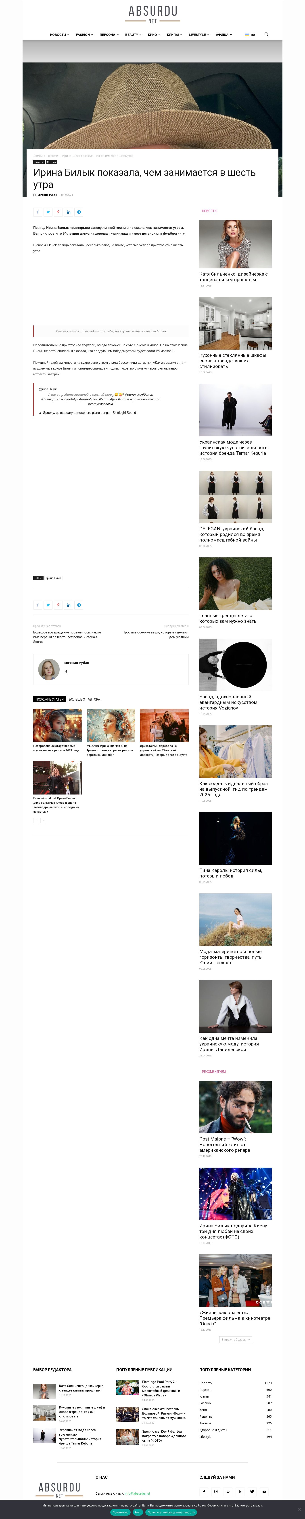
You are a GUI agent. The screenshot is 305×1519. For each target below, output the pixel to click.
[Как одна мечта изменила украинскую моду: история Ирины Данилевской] (235, 1006)
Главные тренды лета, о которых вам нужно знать (228, 618)
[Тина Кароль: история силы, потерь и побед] (235, 838)
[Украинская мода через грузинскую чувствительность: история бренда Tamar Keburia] (235, 410)
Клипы (173, 34)
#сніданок (145, 394)
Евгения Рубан (47, 194)
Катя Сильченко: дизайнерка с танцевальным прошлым (233, 276)
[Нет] (299, 1509)
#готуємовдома (100, 404)
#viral (122, 399)
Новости (58, 34)
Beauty (131, 34)
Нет (138, 1512)
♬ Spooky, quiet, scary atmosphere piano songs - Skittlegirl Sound (87, 412)
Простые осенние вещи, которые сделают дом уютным (156, 634)
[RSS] (240, 1491)
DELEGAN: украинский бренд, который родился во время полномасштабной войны (231, 534)
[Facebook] (68, 672)
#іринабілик (88, 399)
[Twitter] (252, 1491)
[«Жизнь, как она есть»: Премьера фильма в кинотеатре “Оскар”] (235, 1280)
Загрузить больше (234, 1339)
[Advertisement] (111, 291)
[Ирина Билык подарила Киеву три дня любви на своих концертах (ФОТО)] (235, 1194)
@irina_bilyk (48, 389)
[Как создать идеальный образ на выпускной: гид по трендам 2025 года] (235, 751)
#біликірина (50, 399)
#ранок (130, 394)
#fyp (113, 399)
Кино (152, 34)
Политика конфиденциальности (171, 1512)
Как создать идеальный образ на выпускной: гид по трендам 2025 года (233, 789)
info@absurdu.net (137, 1493)
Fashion (83, 34)
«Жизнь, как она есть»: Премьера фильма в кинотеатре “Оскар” (234, 1318)
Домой (38, 156)
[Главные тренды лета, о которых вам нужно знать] (235, 583)
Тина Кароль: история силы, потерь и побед (230, 873)
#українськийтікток (143, 399)
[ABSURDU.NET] (152, 15)
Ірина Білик (53, 578)
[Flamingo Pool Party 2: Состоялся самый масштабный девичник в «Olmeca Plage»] (127, 1387)
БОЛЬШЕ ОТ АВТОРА (84, 699)
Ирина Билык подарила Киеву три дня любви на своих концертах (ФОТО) (233, 1231)
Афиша (222, 34)
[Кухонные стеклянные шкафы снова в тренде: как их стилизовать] (235, 323)
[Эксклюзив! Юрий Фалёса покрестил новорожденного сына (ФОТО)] (127, 1437)
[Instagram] (215, 1491)
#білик (104, 399)
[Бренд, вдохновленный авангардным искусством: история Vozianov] (235, 665)
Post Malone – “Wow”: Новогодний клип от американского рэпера (224, 1144)
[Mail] (228, 1491)
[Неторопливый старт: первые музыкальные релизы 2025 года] (57, 725)
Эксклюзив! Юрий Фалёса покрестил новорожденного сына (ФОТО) (164, 1436)
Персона (107, 34)
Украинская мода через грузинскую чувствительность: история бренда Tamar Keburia (233, 447)
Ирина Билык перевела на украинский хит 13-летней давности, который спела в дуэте (163, 750)
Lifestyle (197, 34)
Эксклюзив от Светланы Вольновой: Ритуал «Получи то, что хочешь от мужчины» (164, 1413)
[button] (266, 35)
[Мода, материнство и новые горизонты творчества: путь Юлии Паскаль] (235, 919)
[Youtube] (264, 1491)
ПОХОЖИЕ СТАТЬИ (50, 699)
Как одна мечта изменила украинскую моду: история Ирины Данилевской (229, 1044)
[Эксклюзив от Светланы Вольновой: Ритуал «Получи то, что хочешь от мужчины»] (127, 1414)
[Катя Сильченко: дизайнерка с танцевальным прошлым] (235, 244)
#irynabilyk (69, 399)
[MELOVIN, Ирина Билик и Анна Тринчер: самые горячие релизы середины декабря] (111, 725)
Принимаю (120, 1512)
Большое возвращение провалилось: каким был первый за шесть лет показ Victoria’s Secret (67, 637)
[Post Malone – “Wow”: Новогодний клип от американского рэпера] (235, 1107)
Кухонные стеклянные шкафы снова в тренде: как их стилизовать (232, 361)
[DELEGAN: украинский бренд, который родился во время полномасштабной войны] (235, 497)
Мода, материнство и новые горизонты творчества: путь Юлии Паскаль (230, 957)
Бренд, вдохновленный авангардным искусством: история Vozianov (228, 702)
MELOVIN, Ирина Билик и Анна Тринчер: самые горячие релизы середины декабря (110, 750)
